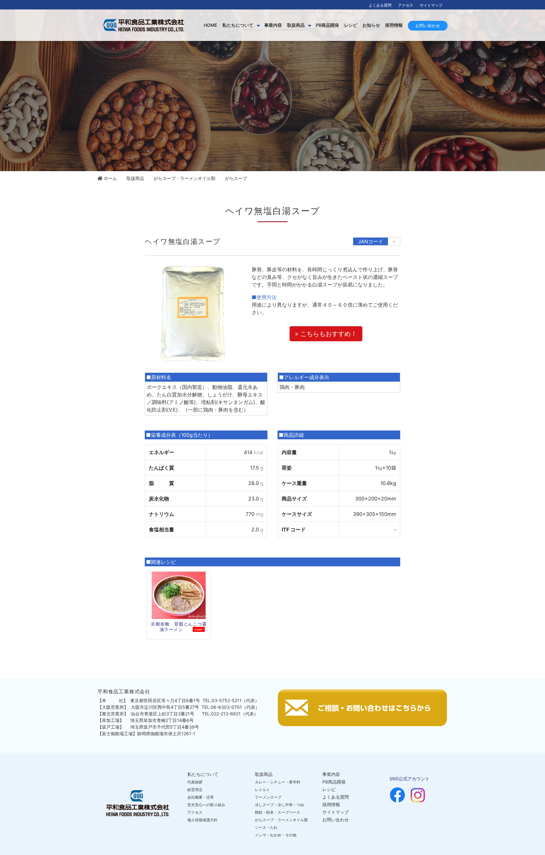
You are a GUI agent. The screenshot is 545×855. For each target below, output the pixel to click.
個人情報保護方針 (202, 819)
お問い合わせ (427, 25)
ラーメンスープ (268, 797)
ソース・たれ (266, 827)
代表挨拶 (194, 782)
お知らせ (371, 25)
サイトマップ (431, 5)
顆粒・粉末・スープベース (277, 812)
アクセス (405, 5)
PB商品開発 (327, 25)
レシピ (350, 25)
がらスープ (236, 178)
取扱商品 (296, 25)
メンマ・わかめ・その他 (275, 835)
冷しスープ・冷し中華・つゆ (279, 804)
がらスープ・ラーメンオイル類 (184, 178)
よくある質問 (380, 5)
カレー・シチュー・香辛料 (277, 782)
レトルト (262, 789)
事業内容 (273, 25)
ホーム (110, 178)
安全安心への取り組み (206, 804)
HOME (210, 25)
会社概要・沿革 (200, 797)
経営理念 (194, 789)
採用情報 (394, 25)
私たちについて (237, 25)
